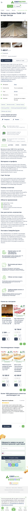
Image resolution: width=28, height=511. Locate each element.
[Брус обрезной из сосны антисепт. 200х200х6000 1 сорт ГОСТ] (19, 311)
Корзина (25, 510)
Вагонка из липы (11, 104)
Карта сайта (14, 487)
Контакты (7, 510)
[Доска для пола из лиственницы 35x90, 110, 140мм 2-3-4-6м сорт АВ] (7, 311)
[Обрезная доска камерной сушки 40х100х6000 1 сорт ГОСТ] (7, 356)
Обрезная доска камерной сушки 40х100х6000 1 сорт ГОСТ (7, 367)
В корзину (7, 60)
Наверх (24, 357)
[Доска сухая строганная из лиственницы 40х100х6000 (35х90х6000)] (19, 356)
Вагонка (3, 104)
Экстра (15, 91)
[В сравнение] (25, 23)
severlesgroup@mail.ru (6, 81)
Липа (15, 84)
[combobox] (2, 453)
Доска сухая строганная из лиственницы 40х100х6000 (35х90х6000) (18, 368)
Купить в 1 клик (20, 60)
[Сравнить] (3, 306)
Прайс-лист (8, 487)
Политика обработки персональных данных (14, 489)
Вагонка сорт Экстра (6, 111)
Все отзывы (7, 426)
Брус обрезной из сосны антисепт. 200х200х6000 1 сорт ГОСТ (19, 321)
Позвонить (20, 510)
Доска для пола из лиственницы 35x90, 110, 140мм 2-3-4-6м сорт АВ (7, 321)
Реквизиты (20, 487)
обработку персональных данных (13, 468)
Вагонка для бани (5, 108)
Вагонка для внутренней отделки (18, 108)
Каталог (2, 510)
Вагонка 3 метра (20, 104)
